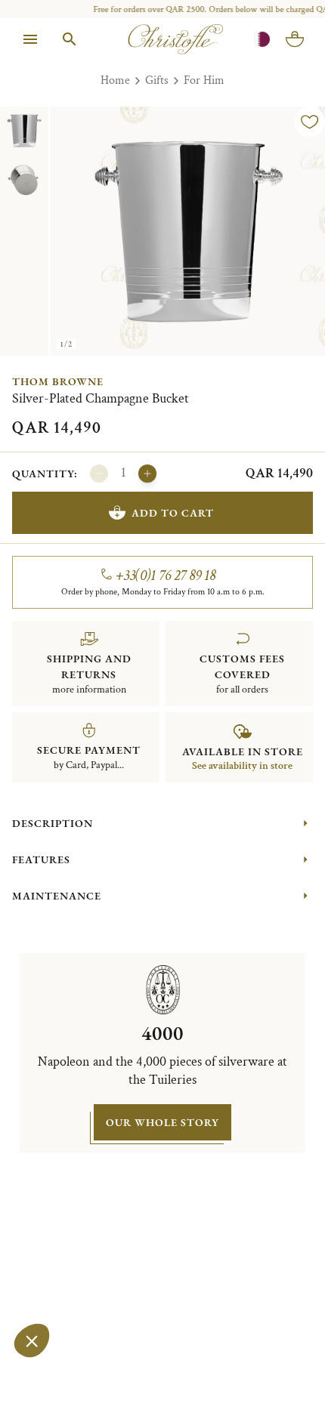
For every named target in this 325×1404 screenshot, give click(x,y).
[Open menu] (30, 39)
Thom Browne (58, 381)
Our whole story (162, 1122)
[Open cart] (295, 39)
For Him (204, 80)
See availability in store (242, 766)
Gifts (157, 80)
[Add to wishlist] (310, 121)
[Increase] (147, 473)
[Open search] (69, 39)
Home (115, 80)
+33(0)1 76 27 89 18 (165, 575)
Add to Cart (173, 513)
